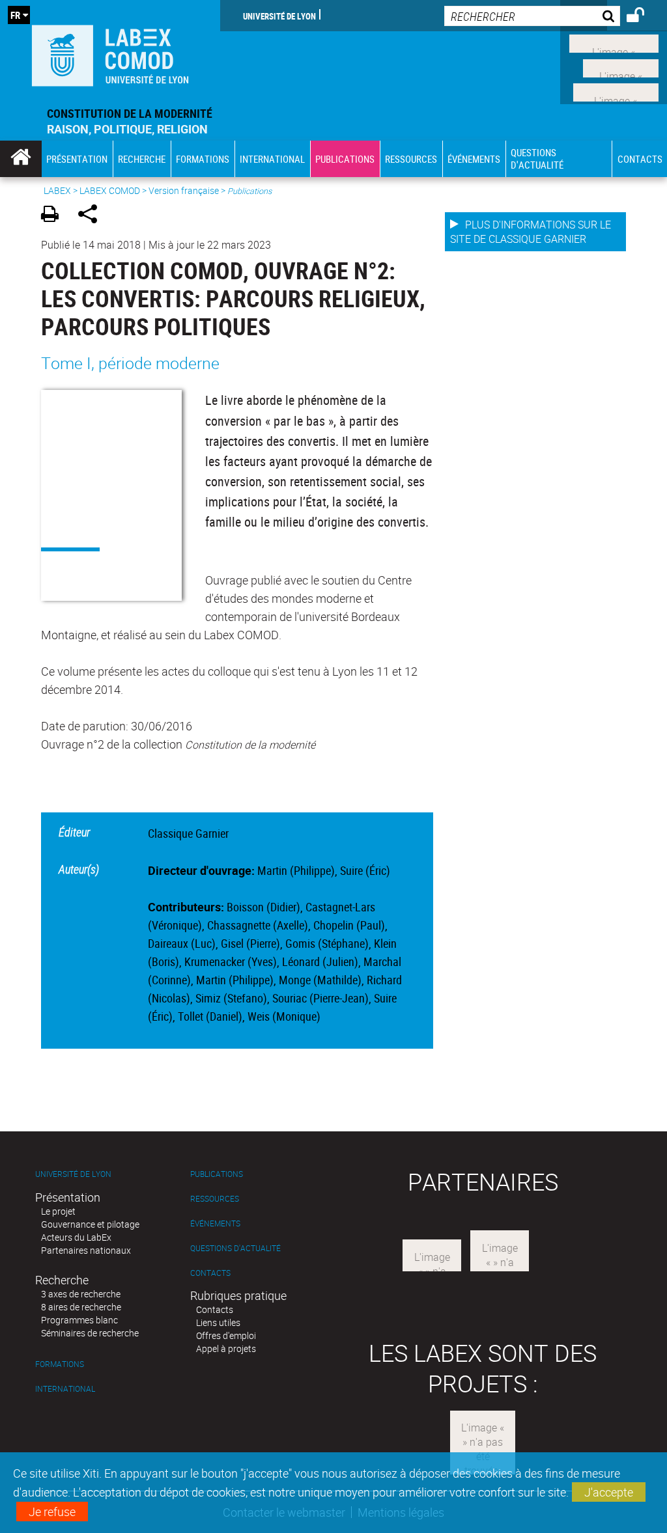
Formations (59, 1364)
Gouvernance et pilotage (90, 1224)
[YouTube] (616, 91)
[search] (532, 16)
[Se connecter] (644, 17)
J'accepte (608, 1492)
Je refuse (52, 1511)
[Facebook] (614, 42)
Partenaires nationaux (86, 1250)
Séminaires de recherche (90, 1333)
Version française (184, 190)
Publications (216, 1174)
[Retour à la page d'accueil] (110, 52)
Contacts (210, 1272)
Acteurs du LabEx (76, 1237)
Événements (215, 1223)
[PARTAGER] (92, 216)
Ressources (214, 1198)
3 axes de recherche (81, 1294)
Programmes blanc (79, 1320)
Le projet (58, 1211)
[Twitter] (621, 66)
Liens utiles (218, 1322)
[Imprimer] (54, 216)
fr (15, 14)
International (65, 1388)
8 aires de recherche (81, 1307)
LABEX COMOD (109, 190)
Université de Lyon (279, 15)
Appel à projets (226, 1348)
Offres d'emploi (226, 1335)
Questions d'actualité (235, 1248)
